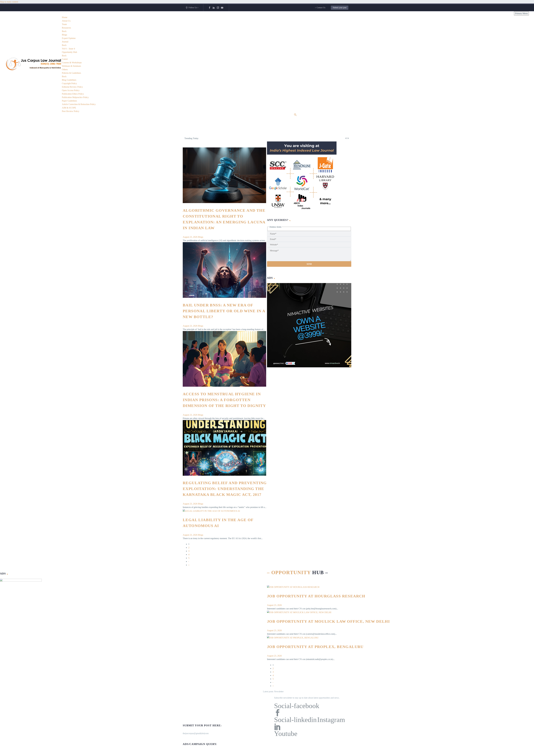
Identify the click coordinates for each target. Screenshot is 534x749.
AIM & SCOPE (69, 108)
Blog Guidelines (69, 80)
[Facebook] (209, 8)
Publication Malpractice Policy (75, 97)
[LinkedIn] (214, 8)
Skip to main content (9, 2)
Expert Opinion (69, 38)
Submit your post (339, 8)
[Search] (295, 114)
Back (64, 31)
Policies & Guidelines (71, 73)
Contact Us (321, 8)
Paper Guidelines (69, 101)
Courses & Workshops (72, 62)
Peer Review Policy (70, 111)
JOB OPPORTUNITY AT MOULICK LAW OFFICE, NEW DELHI (328, 621)
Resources (66, 28)
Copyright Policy (69, 83)
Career (65, 59)
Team (64, 24)
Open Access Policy (71, 90)
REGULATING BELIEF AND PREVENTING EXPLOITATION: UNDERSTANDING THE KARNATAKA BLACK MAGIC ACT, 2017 (225, 489)
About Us (66, 21)
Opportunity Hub (69, 52)
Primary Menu (521, 13)
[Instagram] (218, 8)
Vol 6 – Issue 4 (68, 48)
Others (65, 69)
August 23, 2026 (190, 237)
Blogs (64, 35)
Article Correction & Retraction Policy (79, 104)
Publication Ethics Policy (73, 94)
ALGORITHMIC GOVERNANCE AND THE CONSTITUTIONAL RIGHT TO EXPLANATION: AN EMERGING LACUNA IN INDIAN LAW (269, 138)
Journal (65, 41)
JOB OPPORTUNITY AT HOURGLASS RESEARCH (316, 596)
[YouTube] (222, 8)
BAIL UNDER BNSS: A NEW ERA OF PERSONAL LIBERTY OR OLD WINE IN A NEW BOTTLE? (224, 311)
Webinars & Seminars (71, 66)
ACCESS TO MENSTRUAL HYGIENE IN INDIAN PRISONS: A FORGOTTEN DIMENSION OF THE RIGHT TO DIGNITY (224, 400)
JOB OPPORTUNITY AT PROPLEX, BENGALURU (315, 647)
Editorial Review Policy (72, 87)
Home (64, 17)
